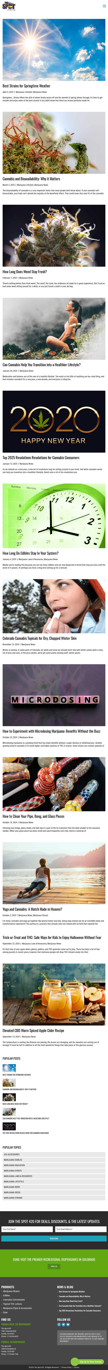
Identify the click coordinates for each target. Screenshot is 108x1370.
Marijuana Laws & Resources (31, 559)
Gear (5, 1312)
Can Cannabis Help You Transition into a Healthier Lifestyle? (42, 364)
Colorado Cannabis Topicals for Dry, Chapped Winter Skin (40, 638)
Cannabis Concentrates (14, 1300)
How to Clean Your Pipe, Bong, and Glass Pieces (33, 816)
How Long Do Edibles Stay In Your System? (31, 553)
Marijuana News (40, 92)
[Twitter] (63, 1324)
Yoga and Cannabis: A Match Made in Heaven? (32, 909)
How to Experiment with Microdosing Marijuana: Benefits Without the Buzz (51, 731)
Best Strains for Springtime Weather (26, 85)
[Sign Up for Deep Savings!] (75, 1362)
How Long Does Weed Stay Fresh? (25, 271)
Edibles (6, 1295)
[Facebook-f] (59, 1324)
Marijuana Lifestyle (24, 92)
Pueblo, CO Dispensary (13, 1342)
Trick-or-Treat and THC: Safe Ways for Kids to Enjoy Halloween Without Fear (52, 937)
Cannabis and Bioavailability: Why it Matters (31, 178)
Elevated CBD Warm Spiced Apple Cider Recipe (33, 1030)
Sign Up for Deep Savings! (91, 1361)
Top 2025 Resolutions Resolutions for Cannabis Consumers (41, 457)
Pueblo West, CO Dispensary (16, 1324)
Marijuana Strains (40, 915)
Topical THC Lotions (12, 1304)
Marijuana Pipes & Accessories (17, 1308)
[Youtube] (68, 1324)
